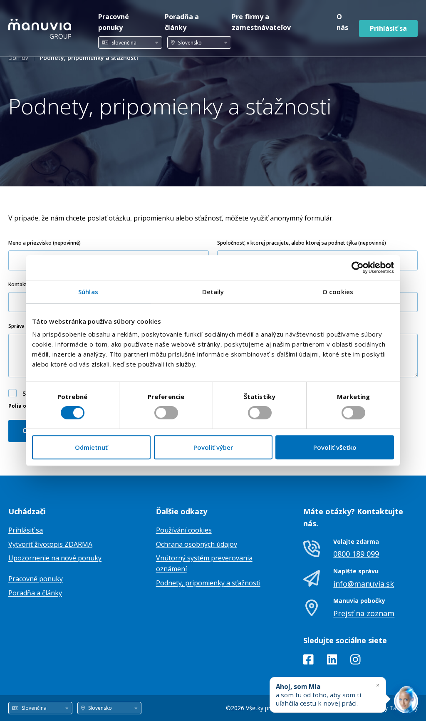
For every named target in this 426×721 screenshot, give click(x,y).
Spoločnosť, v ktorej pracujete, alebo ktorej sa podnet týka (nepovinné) (301, 242)
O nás (342, 22)
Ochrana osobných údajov (196, 544)
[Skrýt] (378, 685)
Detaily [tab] (213, 291)
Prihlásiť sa (388, 28)
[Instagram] (355, 661)
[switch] (166, 412)
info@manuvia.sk (363, 584)
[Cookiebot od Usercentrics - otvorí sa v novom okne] (357, 267)
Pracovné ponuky (113, 22)
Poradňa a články (182, 22)
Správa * (18, 326)
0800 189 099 (356, 554)
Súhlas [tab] (88, 291)
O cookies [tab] (337, 291)
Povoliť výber (213, 447)
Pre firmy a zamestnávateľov (261, 22)
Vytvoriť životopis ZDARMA (50, 544)
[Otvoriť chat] (406, 701)
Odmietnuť (91, 447)
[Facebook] (308, 661)
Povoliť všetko (335, 447)
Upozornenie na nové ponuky (55, 557)
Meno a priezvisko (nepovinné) (44, 242)
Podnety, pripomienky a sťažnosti (208, 582)
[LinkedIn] (332, 661)
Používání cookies (184, 530)
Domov (18, 58)
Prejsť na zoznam (363, 613)
